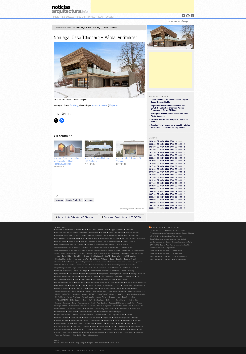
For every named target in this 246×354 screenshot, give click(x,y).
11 (181, 144)
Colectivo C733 (105, 253)
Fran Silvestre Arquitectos (131, 268)
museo (84, 294)
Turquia (88, 329)
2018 (151, 163)
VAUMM (133, 329)
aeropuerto (129, 229)
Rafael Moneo (88, 308)
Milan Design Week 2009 (117, 291)
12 (184, 144)
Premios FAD (138, 306)
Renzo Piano (72, 311)
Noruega (59, 199)
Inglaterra (118, 276)
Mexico (88, 291)
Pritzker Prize (60, 308)
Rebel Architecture (123, 308)
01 (155, 141)
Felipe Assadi (76, 268)
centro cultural (139, 250)
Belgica (83, 241)
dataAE (107, 256)
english (110, 16)
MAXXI (134, 288)
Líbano (83, 285)
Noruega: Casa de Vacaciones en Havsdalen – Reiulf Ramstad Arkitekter (67, 161)
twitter (112, 342)
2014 (151, 174)
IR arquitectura (129, 276)
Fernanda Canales (89, 268)
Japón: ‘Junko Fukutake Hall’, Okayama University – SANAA (77, 217)
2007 (151, 194)
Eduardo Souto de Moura (64, 262)
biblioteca (81, 244)
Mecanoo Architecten (62, 291)
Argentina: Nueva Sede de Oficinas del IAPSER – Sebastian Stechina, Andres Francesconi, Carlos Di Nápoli (168, 108)
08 (173, 141)
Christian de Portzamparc (76, 253)
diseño (85, 259)
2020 (151, 158)
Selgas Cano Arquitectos (92, 317)
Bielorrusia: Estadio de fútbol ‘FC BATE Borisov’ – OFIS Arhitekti (123, 217)
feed (117, 342)
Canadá (110, 250)
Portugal (58, 306)
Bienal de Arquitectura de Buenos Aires (100, 244)
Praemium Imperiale (104, 306)
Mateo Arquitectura (123, 288)
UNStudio (107, 329)
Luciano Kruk (127, 285)
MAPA (73, 288)
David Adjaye (116, 256)
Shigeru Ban (108, 320)
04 (163, 141)
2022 (151, 152)
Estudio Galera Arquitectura (116, 265)
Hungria (89, 276)
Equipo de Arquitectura (83, 262)
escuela (103, 262)
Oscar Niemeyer (121, 300)
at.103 (83, 238)
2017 (151, 166)
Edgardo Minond (130, 259)
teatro (112, 326)
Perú (93, 303)
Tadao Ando (77, 326)
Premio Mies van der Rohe (122, 306)
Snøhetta (137, 320)
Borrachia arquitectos (78, 250)
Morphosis (76, 294)
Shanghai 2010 (96, 320)
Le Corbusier (73, 285)
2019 (151, 160)
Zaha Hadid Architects (90, 335)
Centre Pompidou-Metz (123, 250)
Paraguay (66, 303)
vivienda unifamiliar (97, 332)
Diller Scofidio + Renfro (63, 259)
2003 (151, 205)
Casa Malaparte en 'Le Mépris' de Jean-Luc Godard (168, 239)
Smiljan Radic (127, 320)
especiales (68, 16)
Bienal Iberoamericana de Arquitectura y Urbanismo (109, 247)
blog (100, 16)
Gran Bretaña (73, 273)
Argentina (70, 238)
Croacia (86, 256)
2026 (151, 141)
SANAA (129, 314)
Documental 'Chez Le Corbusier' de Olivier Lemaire (167, 230)
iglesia (96, 276)
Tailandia (86, 326)
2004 (151, 202)
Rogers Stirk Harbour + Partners (66, 314)
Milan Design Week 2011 (136, 291)
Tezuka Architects (136, 326)
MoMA (57, 294)
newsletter (103, 342)
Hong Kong (67, 276)
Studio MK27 (111, 323)
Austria (132, 238)
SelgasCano (107, 317)
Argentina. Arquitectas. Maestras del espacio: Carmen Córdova (172, 233)
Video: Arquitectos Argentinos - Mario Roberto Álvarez (168, 256)
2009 (151, 188)
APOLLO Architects (95, 235)
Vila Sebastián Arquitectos (72, 332)
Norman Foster (101, 297)
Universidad (98, 329)
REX (94, 311)
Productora (71, 308)
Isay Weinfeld (60, 279)
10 (179, 144)
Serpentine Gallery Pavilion (79, 320)
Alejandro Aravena (132, 232)
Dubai (112, 259)
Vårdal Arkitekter (99, 105)
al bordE (103, 232)
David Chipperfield (130, 256)
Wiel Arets (139, 332)
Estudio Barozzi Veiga (96, 265)
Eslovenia (121, 262)
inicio (56, 16)
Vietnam (58, 332)
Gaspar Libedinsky (127, 270)
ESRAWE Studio (60, 265)
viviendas (110, 332)
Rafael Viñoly (99, 308)
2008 (151, 191)
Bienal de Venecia (122, 244)
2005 (151, 199)
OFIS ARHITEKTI (61, 300)
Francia (58, 270)
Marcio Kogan (82, 288)
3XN (84, 229)
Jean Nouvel (122, 279)
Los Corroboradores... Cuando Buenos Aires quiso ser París (171, 242)
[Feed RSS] (192, 15)
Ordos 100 (109, 300)
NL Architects (60, 297)
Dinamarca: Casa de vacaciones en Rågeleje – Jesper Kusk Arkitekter (171, 100)
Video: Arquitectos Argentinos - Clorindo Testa (166, 250)
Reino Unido (136, 308)
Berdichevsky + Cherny (112, 241)
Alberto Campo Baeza (116, 232)
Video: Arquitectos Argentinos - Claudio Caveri (166, 253)
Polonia (139, 303)
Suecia (129, 323)
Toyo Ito (81, 329)
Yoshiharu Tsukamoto (62, 335)
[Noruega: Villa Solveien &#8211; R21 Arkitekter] (130, 149)
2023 (151, 149)
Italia (82, 279)
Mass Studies (93, 288)
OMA (84, 300)
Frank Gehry (67, 270)
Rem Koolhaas (60, 311)
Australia (125, 238)
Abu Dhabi (92, 229)
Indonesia (109, 276)
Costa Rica (77, 256)
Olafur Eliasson (75, 300)
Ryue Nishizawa (118, 314)
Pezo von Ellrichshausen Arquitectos (122, 303)
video (140, 329)
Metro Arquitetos (78, 291)
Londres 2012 (108, 285)
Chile (57, 253)
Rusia (109, 314)
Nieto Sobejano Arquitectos (136, 294)
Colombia (115, 253)
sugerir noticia (86, 16)
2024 (151, 146)
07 (171, 141)
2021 (151, 155)
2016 (151, 169)
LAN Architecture (61, 285)
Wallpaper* (114, 105)
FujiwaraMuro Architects (110, 270)
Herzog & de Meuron (138, 273)
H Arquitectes (103, 273)
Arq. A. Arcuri (90, 350)
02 (158, 141)
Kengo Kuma (104, 282)
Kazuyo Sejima (92, 282)
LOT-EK (118, 285)
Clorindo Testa (92, 253)
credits (101, 350)
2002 (151, 208)
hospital (76, 276)
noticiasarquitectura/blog (165, 228)
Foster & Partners (113, 268)
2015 (151, 171)
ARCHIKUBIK (60, 238)
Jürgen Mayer (80, 282)
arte (77, 238)
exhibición (131, 265)
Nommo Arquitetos (73, 297)
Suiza (135, 323)
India (102, 276)
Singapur (117, 320)
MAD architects (139, 285)
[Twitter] (183, 15)
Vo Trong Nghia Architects (124, 332)
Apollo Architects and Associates (115, 235)
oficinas (132, 297)
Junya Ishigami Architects (64, 282)
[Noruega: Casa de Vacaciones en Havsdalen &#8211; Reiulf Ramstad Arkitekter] (68, 149)
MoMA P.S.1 (66, 294)
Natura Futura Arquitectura (106, 294)
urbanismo (116, 329)
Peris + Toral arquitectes (80, 303)
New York (121, 294)
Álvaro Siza (68, 235)
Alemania (58, 235)
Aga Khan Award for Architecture (66, 232)
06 (168, 141)
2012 (151, 180)
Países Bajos (134, 300)
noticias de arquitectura (64, 27)
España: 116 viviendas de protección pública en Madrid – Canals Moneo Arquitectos (170, 126)
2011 (151, 183)
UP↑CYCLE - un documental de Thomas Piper (166, 236)
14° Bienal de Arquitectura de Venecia (68, 229)
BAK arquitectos (60, 241)
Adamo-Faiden (103, 229)
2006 (151, 197)
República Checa (85, 311)
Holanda (58, 276)
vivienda (89, 199)
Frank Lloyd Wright (80, 270)
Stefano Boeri (89, 323)
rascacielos (110, 308)
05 (166, 141)
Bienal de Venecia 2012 (82, 247)
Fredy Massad (95, 270)
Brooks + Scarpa (99, 250)
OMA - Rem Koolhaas (96, 300)
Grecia (82, 273)
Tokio (74, 329)
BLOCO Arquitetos (61, 250)
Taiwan (94, 326)
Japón (88, 279)
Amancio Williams (80, 235)
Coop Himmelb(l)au (136, 253)
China (63, 253)
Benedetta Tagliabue (95, 241)
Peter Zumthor (102, 303)
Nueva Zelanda (122, 297)
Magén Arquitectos (61, 288)
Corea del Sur (66, 256)
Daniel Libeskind (97, 256)
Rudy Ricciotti (100, 314)
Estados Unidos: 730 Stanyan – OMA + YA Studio (169, 120)
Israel (76, 279)
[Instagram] (188, 15)
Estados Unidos (81, 265)
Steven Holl (100, 323)
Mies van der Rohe (99, 291)
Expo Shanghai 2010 (62, 268)
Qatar (79, 308)
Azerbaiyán (141, 238)
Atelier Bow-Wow (93, 238)
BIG (131, 247)
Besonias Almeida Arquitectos (65, 244)
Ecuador (119, 259)
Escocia (95, 262)
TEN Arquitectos (122, 326)
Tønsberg (74, 105)
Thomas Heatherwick (62, 329)
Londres (98, 285)
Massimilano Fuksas (108, 288)
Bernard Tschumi (129, 241)
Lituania (90, 285)
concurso (124, 253)
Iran (138, 276)
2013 (151, 177)
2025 (151, 144)
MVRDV (92, 294)
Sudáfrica (121, 323)
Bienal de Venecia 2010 (63, 247)
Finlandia (102, 268)
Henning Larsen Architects (119, 273)
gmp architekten (60, 273)
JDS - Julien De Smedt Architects (104, 279)
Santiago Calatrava (61, 317)
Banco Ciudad (73, 241)
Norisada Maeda (88, 297)
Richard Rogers (115, 311)
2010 (151, 185)
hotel (82, 276)
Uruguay (126, 329)
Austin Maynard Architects (110, 238)
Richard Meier (103, 311)
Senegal (135, 317)
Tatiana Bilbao (103, 326)
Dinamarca (77, 259)
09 (176, 144)
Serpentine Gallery (61, 320)
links (72, 342)
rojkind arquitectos (86, 314)
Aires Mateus (93, 232)
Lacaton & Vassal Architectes (135, 282)
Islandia (69, 279)
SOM (70, 323)
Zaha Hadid (77, 335)
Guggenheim (91, 273)
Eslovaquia (112, 262)
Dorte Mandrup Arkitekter (99, 259)
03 (161, 141)
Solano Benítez (60, 323)
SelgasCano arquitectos (121, 317)
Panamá (58, 303)
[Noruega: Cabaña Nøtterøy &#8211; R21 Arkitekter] (99, 149)
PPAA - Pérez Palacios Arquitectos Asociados (79, 306)
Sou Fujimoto (78, 323)
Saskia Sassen (76, 317)
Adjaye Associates (116, 229)
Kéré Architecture (117, 282)
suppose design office (62, 326)
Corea (57, 256)
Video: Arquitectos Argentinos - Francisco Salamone (168, 259)
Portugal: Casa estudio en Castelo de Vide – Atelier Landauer (170, 114)
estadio (71, 265)
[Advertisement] (142, 6)
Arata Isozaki (133, 235)
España (129, 262)
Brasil (90, 250)
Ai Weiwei (83, 232)
